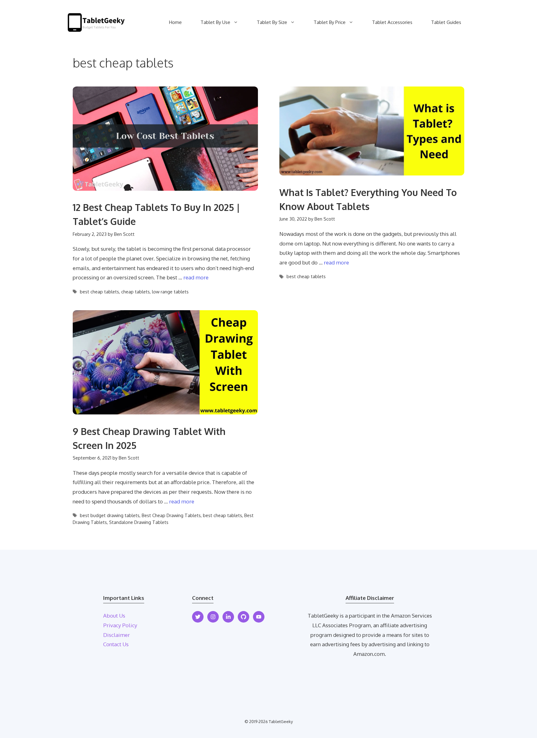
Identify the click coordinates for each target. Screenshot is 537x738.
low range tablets (170, 291)
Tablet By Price (330, 22)
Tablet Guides (446, 22)
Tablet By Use (215, 22)
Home (175, 22)
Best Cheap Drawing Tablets (171, 515)
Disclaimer (116, 635)
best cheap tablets (99, 291)
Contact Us (116, 644)
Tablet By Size (272, 22)
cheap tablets (135, 291)
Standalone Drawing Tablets (138, 522)
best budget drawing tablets (110, 515)
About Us (114, 615)
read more (196, 277)
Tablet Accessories (392, 22)
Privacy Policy (120, 625)
